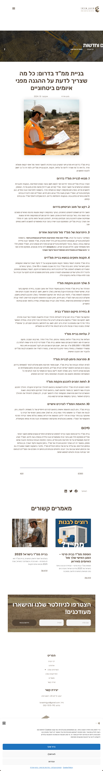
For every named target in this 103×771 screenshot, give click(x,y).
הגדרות (51, 761)
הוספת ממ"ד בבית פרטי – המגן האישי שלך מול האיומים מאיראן (75, 557)
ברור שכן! (51, 747)
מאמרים (51, 678)
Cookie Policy (68, 767)
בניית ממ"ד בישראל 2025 (31, 554)
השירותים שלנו (53, 670)
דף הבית (51, 661)
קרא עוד (87, 578)
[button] (4, 723)
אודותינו (51, 665)
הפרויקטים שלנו (51, 674)
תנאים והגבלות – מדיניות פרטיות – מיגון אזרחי (46, 767)
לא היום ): (51, 754)
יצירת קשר (52, 682)
